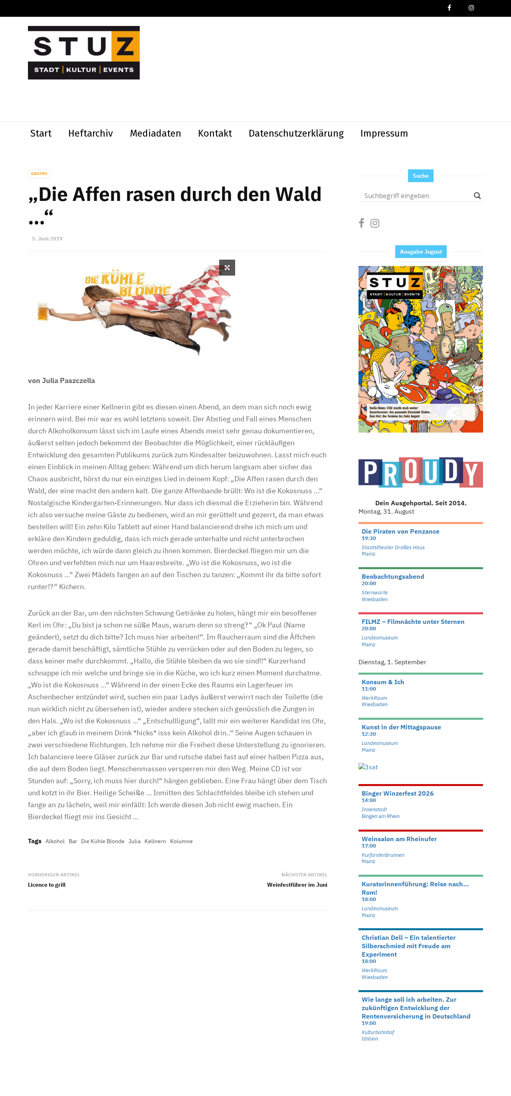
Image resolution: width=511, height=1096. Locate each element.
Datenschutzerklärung (296, 133)
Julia (135, 841)
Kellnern (155, 841)
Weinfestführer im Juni (297, 884)
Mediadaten (155, 133)
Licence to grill (46, 884)
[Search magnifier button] (477, 195)
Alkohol (55, 841)
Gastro (39, 173)
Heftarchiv (90, 133)
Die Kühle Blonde (103, 841)
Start (40, 133)
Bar (73, 841)
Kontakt (215, 133)
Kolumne (181, 841)
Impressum (384, 133)
